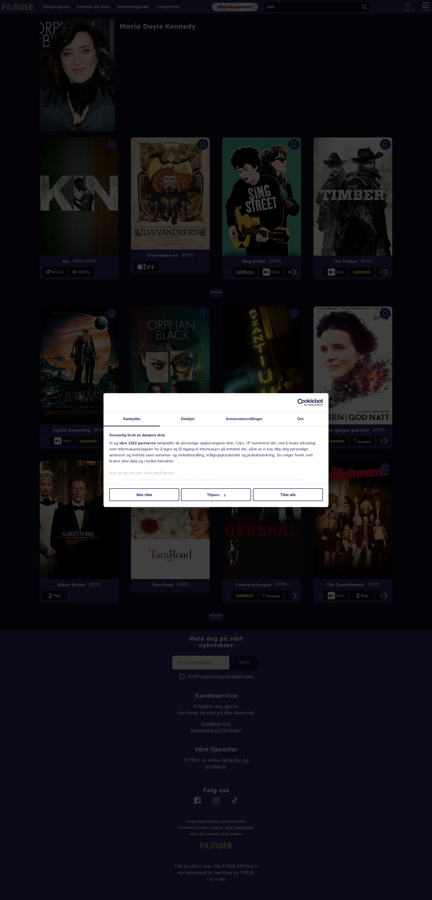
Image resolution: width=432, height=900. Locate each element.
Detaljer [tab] (188, 419)
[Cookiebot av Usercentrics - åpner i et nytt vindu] (301, 402)
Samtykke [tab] (131, 419)
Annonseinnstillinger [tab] (244, 419)
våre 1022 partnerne (137, 443)
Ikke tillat (144, 495)
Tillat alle (288, 495)
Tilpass (213, 495)
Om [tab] (300, 419)
